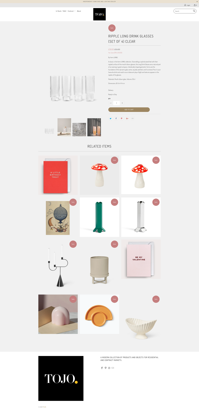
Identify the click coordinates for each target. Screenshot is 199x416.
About (79, 11)
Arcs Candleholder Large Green (99, 217)
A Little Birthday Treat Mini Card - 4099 (58, 175)
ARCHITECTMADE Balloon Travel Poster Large (58, 217)
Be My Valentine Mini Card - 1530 (141, 259)
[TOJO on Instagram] (109, 368)
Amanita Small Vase (141, 175)
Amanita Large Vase (99, 175)
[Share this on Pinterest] (121, 118)
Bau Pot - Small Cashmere (99, 266)
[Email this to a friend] (132, 118)
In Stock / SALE (61, 11)
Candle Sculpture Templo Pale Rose (58, 314)
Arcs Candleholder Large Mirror (141, 217)
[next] (102, 69)
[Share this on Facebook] (116, 118)
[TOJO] (99, 14)
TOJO (44, 407)
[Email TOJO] (112, 368)
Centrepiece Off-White (141, 321)
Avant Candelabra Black (58, 266)
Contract (71, 11)
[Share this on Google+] (127, 118)
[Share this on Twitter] (110, 118)
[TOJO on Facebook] (102, 368)
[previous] (42, 69)
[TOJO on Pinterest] (105, 368)
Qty (109, 98)
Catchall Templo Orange (99, 314)
